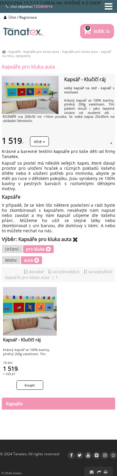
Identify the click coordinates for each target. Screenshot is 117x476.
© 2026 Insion (12, 473)
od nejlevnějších (66, 272)
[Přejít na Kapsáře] (75, 239)
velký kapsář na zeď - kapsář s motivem (89, 90)
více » (39, 141)
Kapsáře (14, 51)
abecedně (36, 272)
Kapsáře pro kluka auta (41, 51)
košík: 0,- (99, 31)
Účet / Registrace (22, 17)
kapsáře (62, 151)
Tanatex (10, 156)
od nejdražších (99, 272)
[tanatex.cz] (4, 51)
